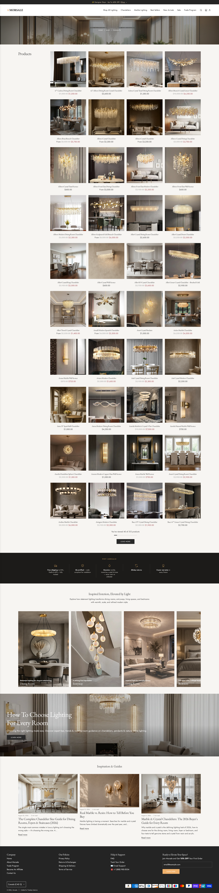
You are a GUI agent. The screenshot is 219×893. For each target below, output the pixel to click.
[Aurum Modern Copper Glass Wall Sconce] (106, 453)
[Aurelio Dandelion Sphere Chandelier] (68, 453)
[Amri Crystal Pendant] (145, 309)
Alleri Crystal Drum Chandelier (183, 234)
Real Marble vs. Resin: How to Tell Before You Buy (107, 815)
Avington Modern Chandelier (106, 522)
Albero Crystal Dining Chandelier (183, 138)
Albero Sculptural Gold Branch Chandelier (106, 234)
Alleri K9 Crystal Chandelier (144, 282)
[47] (68, 69)
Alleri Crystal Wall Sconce (106, 282)
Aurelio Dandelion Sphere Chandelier (68, 474)
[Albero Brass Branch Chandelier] (68, 117)
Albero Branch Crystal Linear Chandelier (182, 90)
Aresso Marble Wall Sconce (68, 378)
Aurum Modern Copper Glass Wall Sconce (106, 474)
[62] (106, 69)
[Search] (200, 10)
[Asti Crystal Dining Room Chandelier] (145, 357)
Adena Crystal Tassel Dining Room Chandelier (144, 90)
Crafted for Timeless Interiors (29, 890)
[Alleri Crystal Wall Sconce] (106, 261)
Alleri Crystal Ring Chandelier (68, 282)
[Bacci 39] (145, 501)
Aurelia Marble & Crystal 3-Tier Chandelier (144, 426)
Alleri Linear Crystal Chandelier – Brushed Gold (183, 282)
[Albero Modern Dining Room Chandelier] (68, 213)
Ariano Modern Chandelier (106, 378)
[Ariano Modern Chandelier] (106, 357)
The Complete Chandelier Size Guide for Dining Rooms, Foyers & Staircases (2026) (46, 821)
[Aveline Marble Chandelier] (68, 501)
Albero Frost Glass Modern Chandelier (144, 186)
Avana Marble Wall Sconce (144, 474)
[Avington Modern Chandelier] (106, 501)
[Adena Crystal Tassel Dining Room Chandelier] (145, 69)
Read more (22, 834)
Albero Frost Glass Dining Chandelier (106, 186)
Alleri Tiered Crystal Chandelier (68, 330)
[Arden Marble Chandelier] (183, 309)
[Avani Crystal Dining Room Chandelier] (183, 453)
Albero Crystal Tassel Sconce (68, 186)
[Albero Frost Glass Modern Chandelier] (145, 165)
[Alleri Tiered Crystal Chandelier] (68, 309)
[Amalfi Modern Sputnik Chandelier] (106, 309)
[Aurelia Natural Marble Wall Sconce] (183, 405)
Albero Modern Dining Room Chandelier (68, 234)
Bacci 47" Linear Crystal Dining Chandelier (183, 522)
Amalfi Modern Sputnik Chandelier (106, 330)
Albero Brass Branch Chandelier (68, 138)
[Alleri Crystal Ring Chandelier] (68, 261)
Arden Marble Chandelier (182, 330)
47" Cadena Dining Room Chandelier (68, 90)
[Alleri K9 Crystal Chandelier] (145, 261)
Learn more (16, 737)
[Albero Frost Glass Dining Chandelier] (106, 165)
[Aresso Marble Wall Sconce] (68, 357)
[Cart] (206, 10)
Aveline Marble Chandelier (68, 522)
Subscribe (171, 871)
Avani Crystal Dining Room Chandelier (183, 474)
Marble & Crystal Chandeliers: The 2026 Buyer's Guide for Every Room (169, 821)
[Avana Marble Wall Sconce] (145, 453)
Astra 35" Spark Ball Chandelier (68, 426)
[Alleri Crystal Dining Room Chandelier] (145, 213)
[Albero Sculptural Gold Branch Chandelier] (106, 213)
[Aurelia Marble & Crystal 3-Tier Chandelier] (145, 405)
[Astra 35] (68, 405)
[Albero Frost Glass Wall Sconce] (183, 165)
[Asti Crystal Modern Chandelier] (183, 357)
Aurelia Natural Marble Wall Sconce (183, 426)
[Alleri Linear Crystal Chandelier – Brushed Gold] (183, 261)
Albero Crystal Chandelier (106, 138)
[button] (20, 649)
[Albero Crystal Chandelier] (106, 117)
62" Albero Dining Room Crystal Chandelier (106, 90)
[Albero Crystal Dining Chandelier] (183, 117)
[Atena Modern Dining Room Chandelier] (106, 405)
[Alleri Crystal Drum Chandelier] (183, 213)
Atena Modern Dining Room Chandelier (106, 426)
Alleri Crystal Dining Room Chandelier (144, 234)
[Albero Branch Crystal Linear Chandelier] (183, 69)
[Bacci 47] (183, 501)
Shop (123, 2)
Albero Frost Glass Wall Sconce (183, 186)
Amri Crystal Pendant (144, 330)
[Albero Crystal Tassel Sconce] (68, 165)
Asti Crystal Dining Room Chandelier (144, 378)
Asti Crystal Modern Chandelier (182, 378)
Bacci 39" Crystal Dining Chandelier (144, 522)
